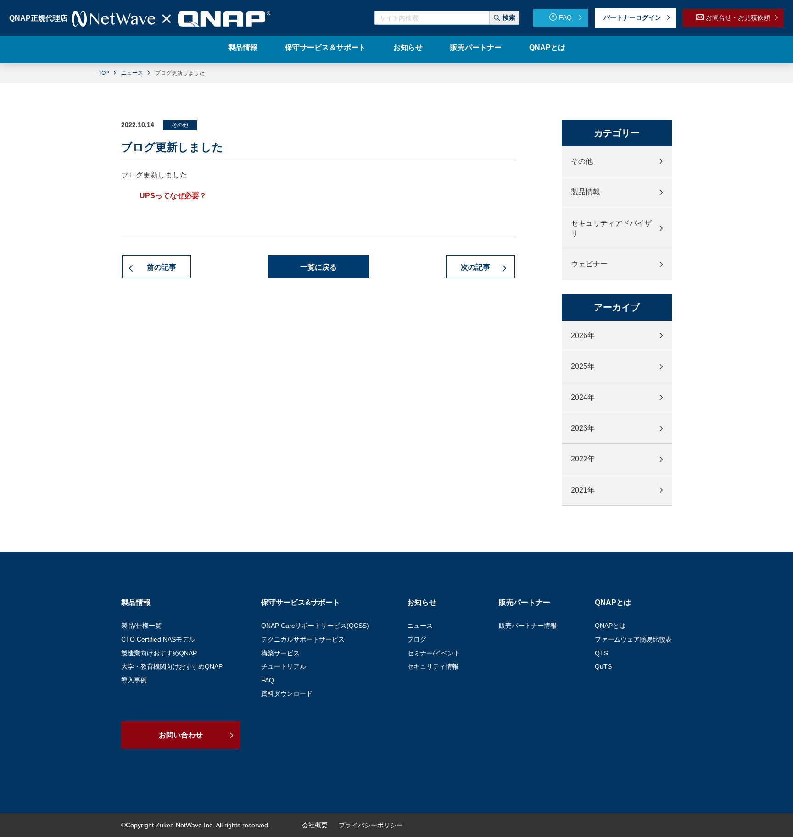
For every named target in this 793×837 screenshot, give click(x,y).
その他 (582, 161)
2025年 (583, 366)
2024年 (583, 397)
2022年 (583, 459)
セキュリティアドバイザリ (611, 228)
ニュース (132, 73)
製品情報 (585, 192)
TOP (103, 73)
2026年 (583, 335)
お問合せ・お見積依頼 (738, 17)
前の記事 (162, 267)
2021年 (583, 490)
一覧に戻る (318, 267)
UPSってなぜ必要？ (173, 196)
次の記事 (476, 267)
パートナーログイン (632, 17)
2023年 (583, 428)
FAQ (565, 17)
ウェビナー (589, 264)
